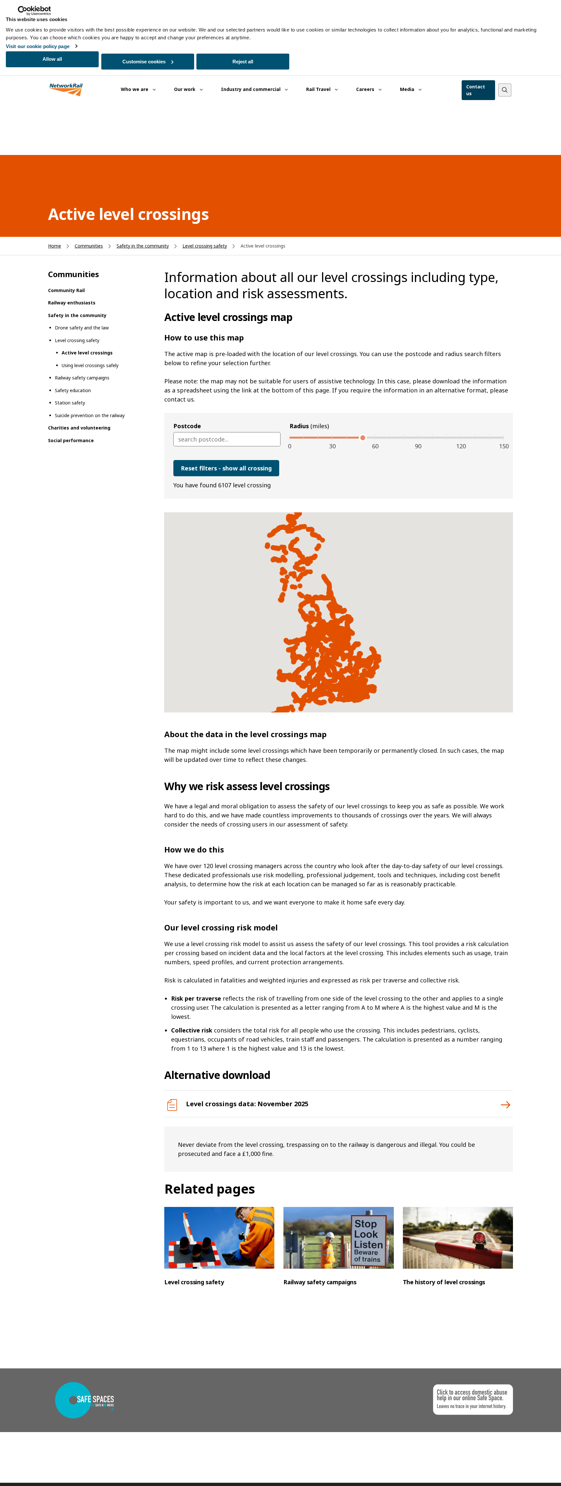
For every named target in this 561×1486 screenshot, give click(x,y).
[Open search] (504, 89)
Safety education (73, 390)
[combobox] (226, 439)
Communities (89, 246)
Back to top (525, 1471)
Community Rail (66, 290)
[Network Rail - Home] (66, 90)
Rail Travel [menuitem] (319, 89)
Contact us (475, 89)
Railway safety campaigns (82, 378)
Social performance (71, 440)
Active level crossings (87, 353)
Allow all (52, 59)
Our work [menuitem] (185, 89)
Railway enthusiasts (71, 303)
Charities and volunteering (79, 428)
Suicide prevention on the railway (90, 415)
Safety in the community (143, 246)
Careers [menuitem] (366, 89)
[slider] (361, 437)
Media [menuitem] (408, 89)
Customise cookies (144, 61)
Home (54, 246)
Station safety (70, 403)
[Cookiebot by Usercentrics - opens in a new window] (34, 11)
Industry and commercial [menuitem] (251, 89)
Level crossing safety (204, 246)
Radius (309, 426)
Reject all (242, 61)
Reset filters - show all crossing (226, 468)
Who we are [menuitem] (135, 89)
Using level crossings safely (90, 365)
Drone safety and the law (82, 328)
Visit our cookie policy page (37, 46)
